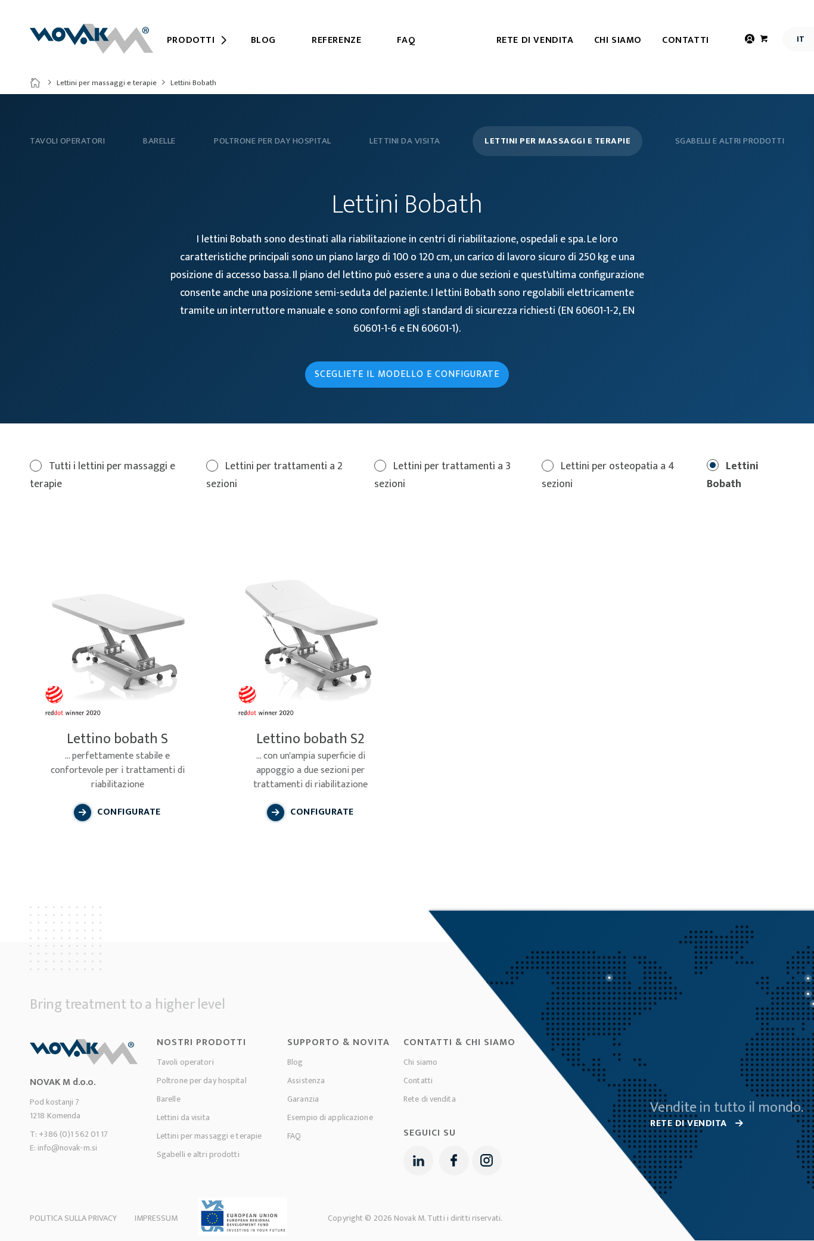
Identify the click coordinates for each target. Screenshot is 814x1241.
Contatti (685, 40)
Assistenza (306, 1080)
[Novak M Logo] (91, 39)
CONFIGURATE (129, 812)
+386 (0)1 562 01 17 (73, 1134)
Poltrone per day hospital (272, 141)
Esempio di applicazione (330, 1117)
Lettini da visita (404, 141)
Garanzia (303, 1099)
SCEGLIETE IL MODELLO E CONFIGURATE (407, 374)
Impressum (156, 1218)
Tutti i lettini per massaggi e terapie (102, 475)
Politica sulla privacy (73, 1218)
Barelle (159, 141)
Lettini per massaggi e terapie (107, 82)
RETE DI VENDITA (689, 1123)
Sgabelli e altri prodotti (730, 141)
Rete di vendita (535, 40)
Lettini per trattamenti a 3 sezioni (442, 475)
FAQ (294, 1136)
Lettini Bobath (733, 475)
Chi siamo (618, 40)
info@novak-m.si (67, 1148)
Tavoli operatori (67, 141)
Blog (295, 1062)
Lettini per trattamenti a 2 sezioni (274, 475)
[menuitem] (191, 40)
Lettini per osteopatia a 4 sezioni (608, 475)
